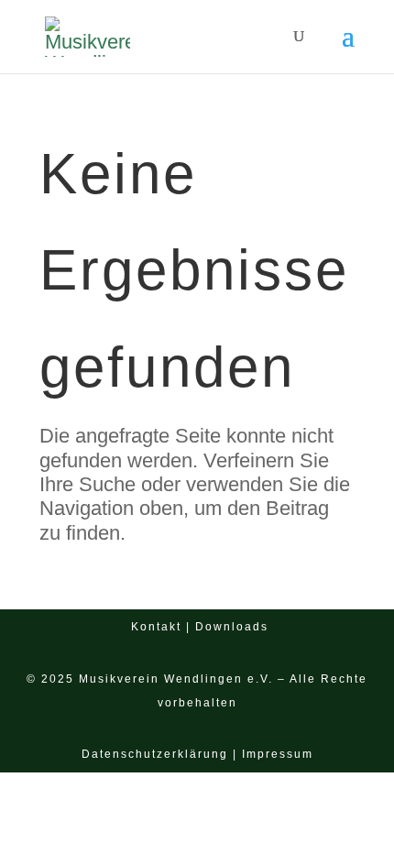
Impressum (277, 754)
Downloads (231, 626)
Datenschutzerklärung (155, 754)
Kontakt (156, 626)
